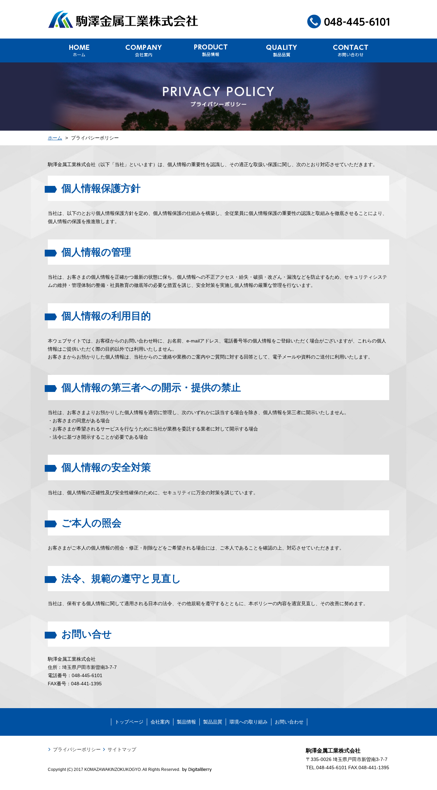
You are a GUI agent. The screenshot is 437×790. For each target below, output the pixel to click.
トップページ (129, 722)
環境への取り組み (248, 722)
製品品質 (212, 722)
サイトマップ (122, 749)
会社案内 (160, 722)
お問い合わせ (289, 722)
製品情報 (186, 722)
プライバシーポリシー (77, 749)
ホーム (55, 138)
